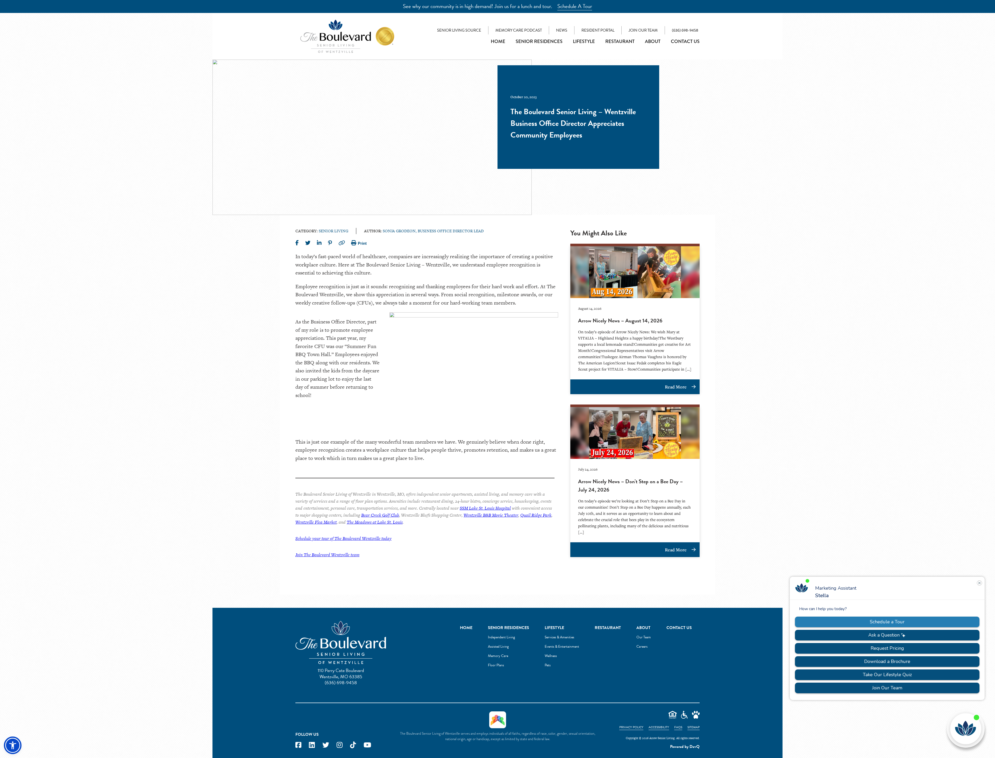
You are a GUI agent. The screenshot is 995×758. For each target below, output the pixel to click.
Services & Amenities (559, 637)
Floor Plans (496, 665)
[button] (12, 745)
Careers (642, 646)
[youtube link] (367, 745)
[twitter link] (325, 745)
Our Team (643, 637)
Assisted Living (498, 646)
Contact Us (685, 41)
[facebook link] (298, 745)
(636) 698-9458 (685, 30)
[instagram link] (340, 745)
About (652, 41)
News (561, 30)
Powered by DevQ (685, 746)
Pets (548, 665)
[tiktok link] (353, 745)
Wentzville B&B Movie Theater (491, 515)
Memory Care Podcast (518, 30)
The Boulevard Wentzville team (331, 555)
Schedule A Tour (574, 6)
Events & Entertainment (562, 646)
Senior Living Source (459, 30)
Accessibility (659, 727)
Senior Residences (539, 41)
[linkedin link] (312, 745)
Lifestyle (584, 41)
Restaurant (620, 41)
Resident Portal (597, 30)
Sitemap (693, 727)
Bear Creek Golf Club (380, 515)
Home (498, 41)
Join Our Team (643, 30)
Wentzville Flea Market (316, 522)
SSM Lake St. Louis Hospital (485, 508)
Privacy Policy (631, 727)
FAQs (678, 727)
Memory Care (498, 656)
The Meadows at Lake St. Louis (375, 522)
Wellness (551, 656)
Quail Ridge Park (535, 515)
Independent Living (501, 637)
